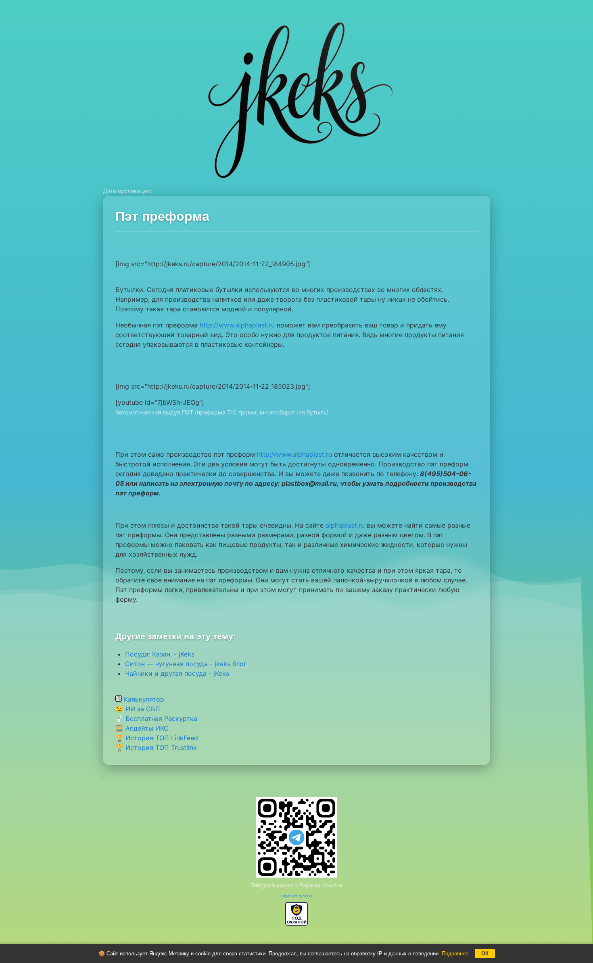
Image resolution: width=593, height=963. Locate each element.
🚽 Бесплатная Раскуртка (156, 718)
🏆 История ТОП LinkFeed (156, 738)
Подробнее (455, 954)
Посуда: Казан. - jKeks (159, 654)
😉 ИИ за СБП (137, 709)
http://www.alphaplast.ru (237, 325)
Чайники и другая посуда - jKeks (177, 673)
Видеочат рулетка (296, 896)
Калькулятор (143, 699)
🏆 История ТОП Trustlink (156, 747)
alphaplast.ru (345, 525)
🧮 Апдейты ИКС (142, 728)
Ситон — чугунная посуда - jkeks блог (185, 664)
